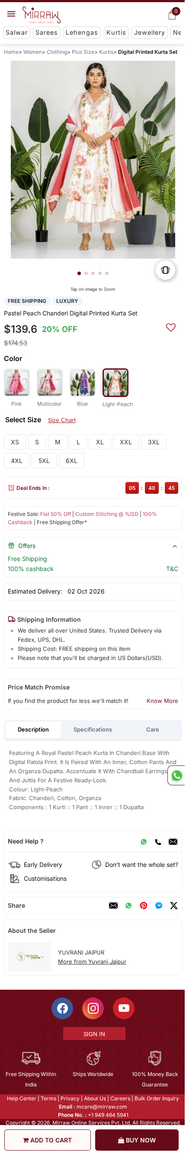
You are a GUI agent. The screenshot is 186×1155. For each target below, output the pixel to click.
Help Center (21, 1098)
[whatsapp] (128, 905)
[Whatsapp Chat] (176, 775)
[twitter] (174, 905)
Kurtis (116, 32)
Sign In (93, 1033)
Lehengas (82, 32)
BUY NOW (140, 1140)
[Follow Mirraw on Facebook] (62, 1008)
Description (33, 729)
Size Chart (62, 420)
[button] (79, 273)
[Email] (173, 841)
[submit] (171, 326)
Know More (162, 700)
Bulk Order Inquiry (156, 1098)
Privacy (69, 1098)
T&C (172, 568)
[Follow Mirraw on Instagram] (92, 1008)
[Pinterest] (143, 905)
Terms (48, 1098)
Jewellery (149, 32)
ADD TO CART (50, 1140)
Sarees (46, 32)
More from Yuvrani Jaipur (92, 961)
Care (152, 729)
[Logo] (41, 15)
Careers (120, 1098)
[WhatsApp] (143, 841)
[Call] (157, 841)
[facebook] (158, 905)
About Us (94, 1098)
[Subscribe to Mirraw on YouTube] (123, 1008)
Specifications (93, 729)
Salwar (17, 32)
